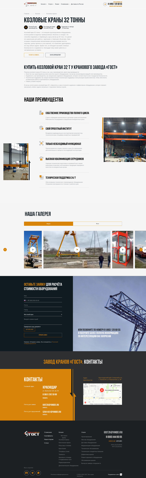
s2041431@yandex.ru (52, 412)
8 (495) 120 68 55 (115, 4)
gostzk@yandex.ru (51, 405)
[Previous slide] (5, 249)
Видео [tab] (48, 223)
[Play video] (33, 250)
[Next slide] (141, 249)
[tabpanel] (73, 252)
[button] (115, 6)
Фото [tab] (97, 223)
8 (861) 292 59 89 (50, 394)
